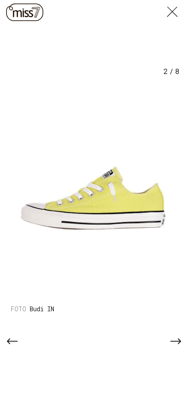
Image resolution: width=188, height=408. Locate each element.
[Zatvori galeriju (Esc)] (177, 5)
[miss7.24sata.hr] (24, 12)
